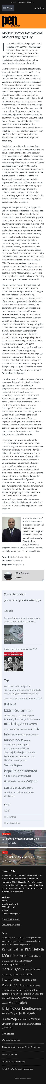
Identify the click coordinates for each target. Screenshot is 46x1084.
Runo (8, 740)
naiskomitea (30, 724)
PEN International (12, 823)
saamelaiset (10, 744)
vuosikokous (10, 792)
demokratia (8, 694)
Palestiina (29, 729)
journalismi (8, 699)
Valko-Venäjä (11, 775)
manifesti (37, 720)
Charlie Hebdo (35, 690)
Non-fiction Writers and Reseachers (17, 1069)
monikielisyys (13, 724)
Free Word (18, 560)
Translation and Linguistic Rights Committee (21, 1047)
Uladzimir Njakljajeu (19, 760)
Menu (10, 8)
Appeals (8, 610)
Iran (37, 693)
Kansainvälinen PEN (27, 698)
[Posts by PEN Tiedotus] (8, 576)
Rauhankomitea (30, 734)
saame (27, 740)
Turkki (32, 757)
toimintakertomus (21, 756)
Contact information (11, 919)
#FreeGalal (8, 686)
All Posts (19, 577)
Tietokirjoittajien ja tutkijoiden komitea (22, 993)
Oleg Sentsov (21, 729)
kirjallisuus (9, 715)
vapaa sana (21, 1018)
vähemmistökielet (25, 792)
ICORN (21, 694)
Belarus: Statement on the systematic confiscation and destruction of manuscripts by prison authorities (22, 620)
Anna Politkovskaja (23, 690)
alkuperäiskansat (10, 690)
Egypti (16, 693)
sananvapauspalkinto (16, 748)
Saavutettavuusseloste (11, 924)
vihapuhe (27, 787)
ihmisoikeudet (29, 693)
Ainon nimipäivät (22, 686)
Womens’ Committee (11, 1040)
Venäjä (17, 787)
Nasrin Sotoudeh (9, 729)
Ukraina (8, 760)
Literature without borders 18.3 (20, 838)
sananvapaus (22, 744)
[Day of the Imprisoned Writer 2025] (13, 661)
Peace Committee (9, 1054)
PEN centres (10, 816)
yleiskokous (9, 796)
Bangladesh (18, 564)
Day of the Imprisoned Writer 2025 (20, 649)
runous (17, 739)
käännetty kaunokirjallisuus (18, 719)
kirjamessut (18, 716)
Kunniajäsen (28, 715)
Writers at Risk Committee (13, 1061)
